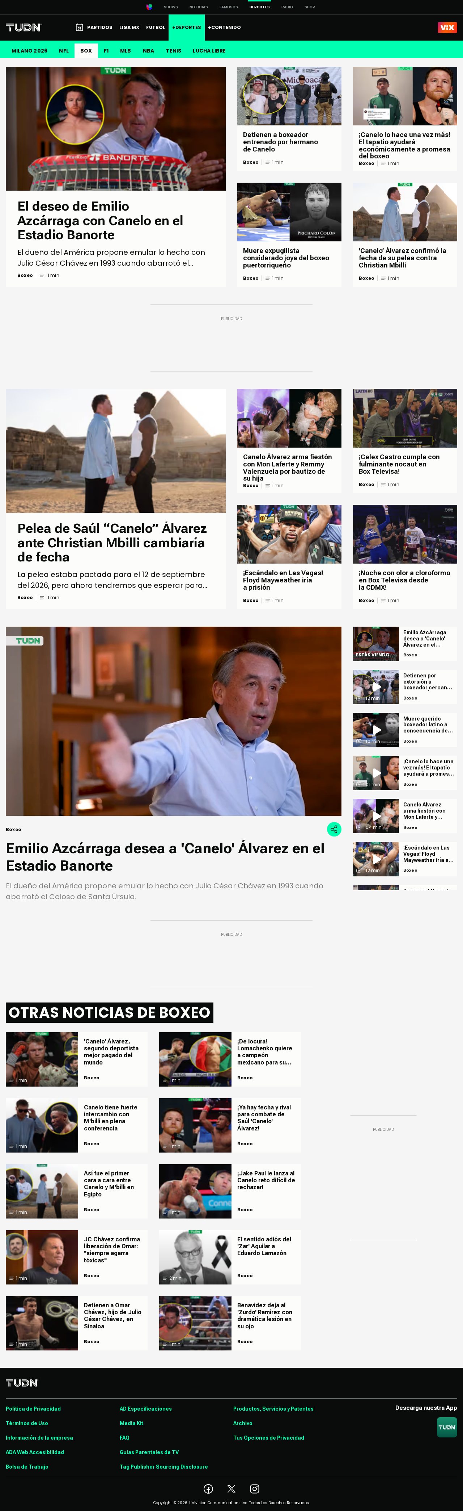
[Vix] (447, 27)
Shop (310, 7)
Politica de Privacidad (33, 1409)
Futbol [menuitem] (155, 27)
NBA (148, 50)
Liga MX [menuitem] (129, 27)
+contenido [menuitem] (224, 27)
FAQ (124, 1438)
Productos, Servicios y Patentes (273, 1409)
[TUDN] (24, 27)
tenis (173, 50)
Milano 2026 (29, 50)
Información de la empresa (39, 1438)
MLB (125, 50)
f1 (106, 50)
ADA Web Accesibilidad (35, 1452)
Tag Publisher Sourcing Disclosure (164, 1467)
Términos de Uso (27, 1423)
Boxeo (25, 275)
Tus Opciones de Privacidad (268, 1438)
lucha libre (209, 50)
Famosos (229, 7)
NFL (64, 50)
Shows (171, 7)
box (86, 50)
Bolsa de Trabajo (27, 1467)
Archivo (242, 1423)
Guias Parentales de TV (149, 1452)
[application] (173, 721)
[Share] (334, 829)
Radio (287, 7)
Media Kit (131, 1423)
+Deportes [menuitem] (186, 27)
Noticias (199, 7)
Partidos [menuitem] (99, 27)
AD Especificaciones (146, 1409)
